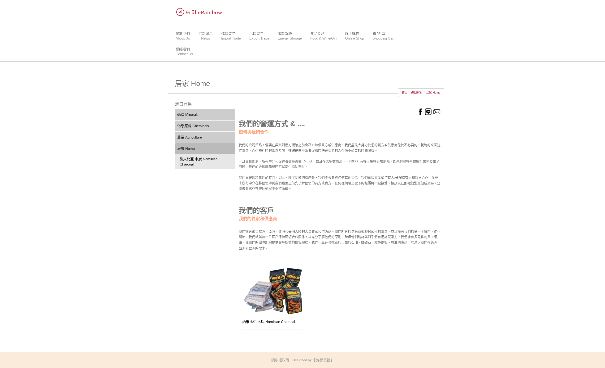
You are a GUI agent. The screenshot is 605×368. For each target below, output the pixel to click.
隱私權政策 (280, 360)
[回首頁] (197, 12)
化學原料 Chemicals (193, 126)
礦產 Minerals (188, 114)
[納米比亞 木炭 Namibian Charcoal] (272, 291)
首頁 (404, 92)
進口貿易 (417, 92)
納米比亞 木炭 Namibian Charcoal (198, 161)
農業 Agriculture (189, 137)
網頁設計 (327, 360)
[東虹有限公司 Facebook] (420, 111)
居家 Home (433, 92)
